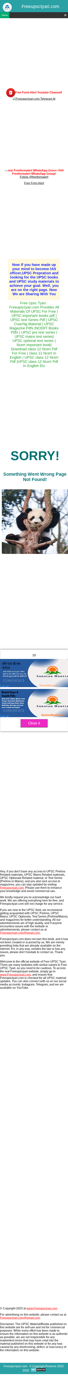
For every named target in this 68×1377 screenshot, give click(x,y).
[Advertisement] (34, 54)
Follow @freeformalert (34, 177)
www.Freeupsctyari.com (15, 974)
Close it (34, 723)
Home (5, 15)
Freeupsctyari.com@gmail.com (20, 932)
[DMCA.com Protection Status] (38, 1370)
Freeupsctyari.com (12, 887)
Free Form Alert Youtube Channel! (38, 92)
